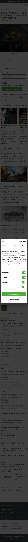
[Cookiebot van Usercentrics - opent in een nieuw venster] (19, 241)
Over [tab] (23, 245)
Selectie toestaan (14, 299)
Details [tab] (14, 245)
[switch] (24, 277)
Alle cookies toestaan (14, 294)
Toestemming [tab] (5, 245)
